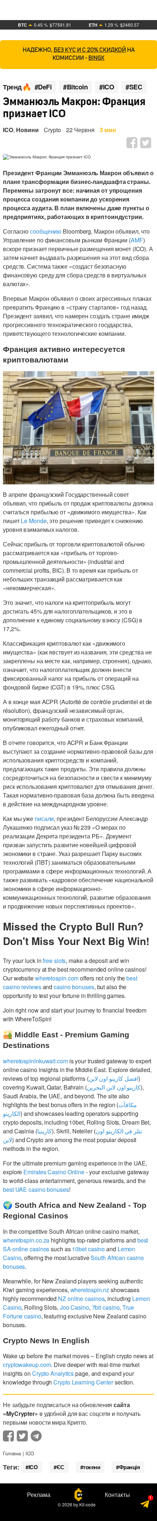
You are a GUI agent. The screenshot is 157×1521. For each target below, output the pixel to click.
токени (91, 1467)
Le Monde (33, 520)
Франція (129, 1467)
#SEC (134, 87)
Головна (12, 1453)
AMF (137, 240)
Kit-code (87, 1504)
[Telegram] (145, 1506)
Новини (27, 130)
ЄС (60, 1467)
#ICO (106, 87)
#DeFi (43, 87)
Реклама (38, 1495)
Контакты (117, 1495)
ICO (8, 130)
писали (44, 818)
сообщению (45, 231)
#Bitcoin (75, 87)
